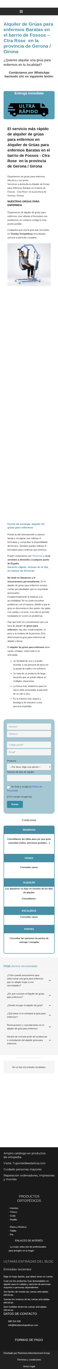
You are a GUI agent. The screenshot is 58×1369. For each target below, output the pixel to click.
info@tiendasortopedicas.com (23, 1325)
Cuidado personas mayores (23, 1169)
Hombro (14, 1208)
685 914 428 (14, 1321)
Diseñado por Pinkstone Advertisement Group (27, 1353)
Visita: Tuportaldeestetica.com (25, 1163)
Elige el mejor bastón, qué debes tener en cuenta (28, 1276)
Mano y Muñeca (18, 1227)
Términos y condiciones (29, 1359)
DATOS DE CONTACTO (20, 1313)
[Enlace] (29, 82)
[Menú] (29, 11)
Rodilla (13, 1219)
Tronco (13, 1212)
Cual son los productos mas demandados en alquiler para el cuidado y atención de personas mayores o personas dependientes (27, 1284)
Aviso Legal (29, 1366)
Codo (12, 1215)
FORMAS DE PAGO (29, 1340)
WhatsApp (37, 556)
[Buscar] (54, 4)
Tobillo (13, 1230)
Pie (11, 1234)
